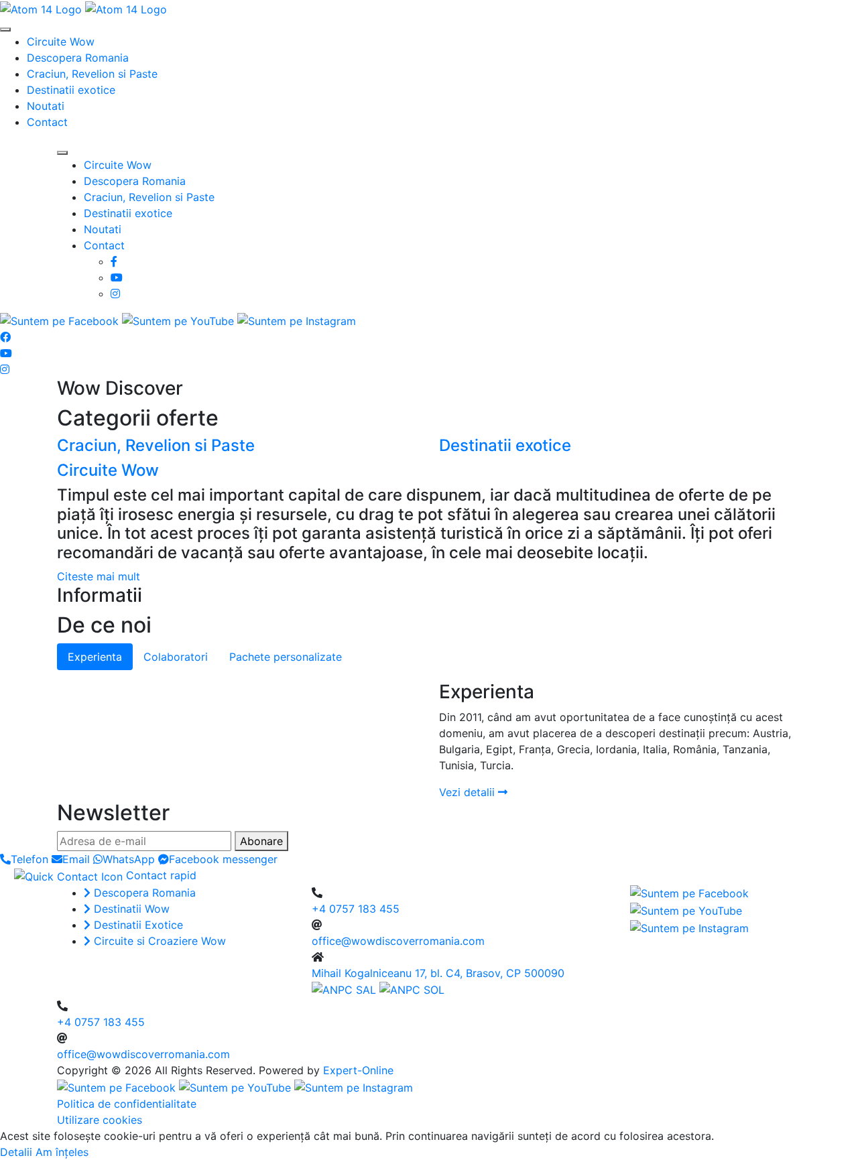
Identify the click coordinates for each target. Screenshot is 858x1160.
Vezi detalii (468, 792)
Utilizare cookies (99, 1119)
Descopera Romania (78, 57)
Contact (47, 122)
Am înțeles (62, 1152)
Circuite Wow (61, 41)
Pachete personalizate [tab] (285, 656)
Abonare (261, 841)
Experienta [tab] (95, 656)
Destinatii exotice (71, 89)
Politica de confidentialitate (126, 1103)
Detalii (16, 1152)
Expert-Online (358, 1070)
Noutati (45, 106)
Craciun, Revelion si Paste (92, 73)
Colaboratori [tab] (175, 656)
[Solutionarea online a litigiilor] (411, 989)
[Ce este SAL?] (345, 989)
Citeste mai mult (98, 576)
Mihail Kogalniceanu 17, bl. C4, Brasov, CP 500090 (438, 973)
